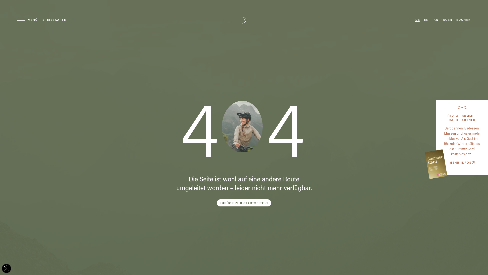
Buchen (463, 20)
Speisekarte (54, 20)
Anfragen (443, 20)
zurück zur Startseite (242, 203)
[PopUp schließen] (462, 107)
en (426, 20)
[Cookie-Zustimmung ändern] (6, 268)
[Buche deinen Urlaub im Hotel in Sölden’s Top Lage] (244, 20)
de (417, 20)
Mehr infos (460, 163)
